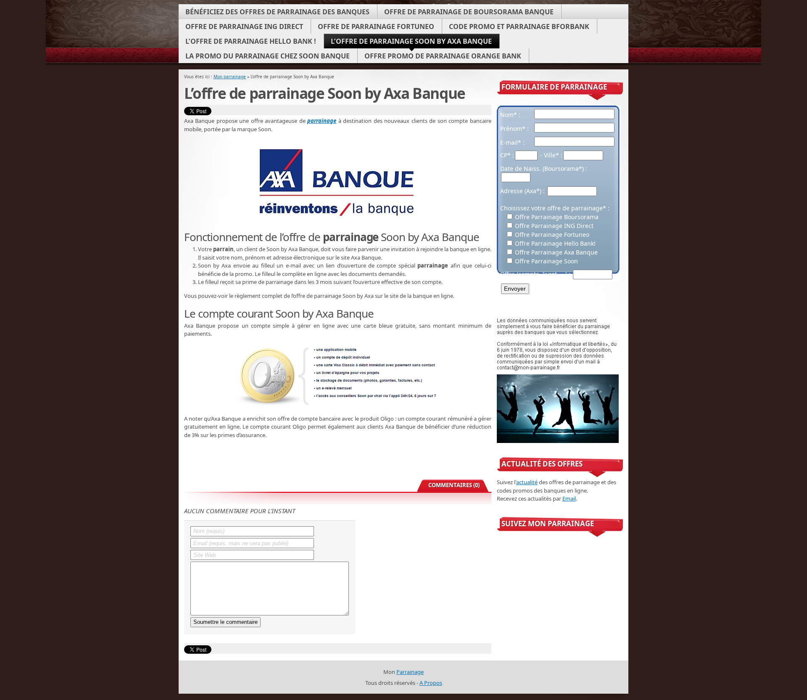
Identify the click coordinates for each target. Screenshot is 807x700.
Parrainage (410, 672)
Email (569, 498)
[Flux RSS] (606, 545)
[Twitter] (543, 545)
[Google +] (564, 545)
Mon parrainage (230, 77)
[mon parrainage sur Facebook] (522, 545)
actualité (527, 482)
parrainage (321, 121)
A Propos (430, 683)
